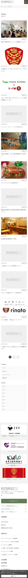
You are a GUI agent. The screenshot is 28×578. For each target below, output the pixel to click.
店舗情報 (4, 517)
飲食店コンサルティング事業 (9, 554)
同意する (15, 576)
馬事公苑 (4, 378)
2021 (3, 396)
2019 (3, 403)
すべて (4, 368)
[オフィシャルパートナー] (14, 445)
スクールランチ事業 (7, 551)
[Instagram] (1, 496)
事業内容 (4, 533)
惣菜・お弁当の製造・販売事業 (10, 548)
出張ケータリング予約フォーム (9, 512)
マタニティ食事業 (6, 545)
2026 (3, 386)
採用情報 (4, 563)
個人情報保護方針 (5, 569)
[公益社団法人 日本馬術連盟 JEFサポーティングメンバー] (14, 429)
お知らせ (4, 371)
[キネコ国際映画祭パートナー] (14, 459)
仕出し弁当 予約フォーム (7, 509)
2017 (3, 406)
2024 (3, 390)
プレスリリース (6, 374)
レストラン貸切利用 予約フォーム (9, 506)
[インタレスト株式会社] (7, 2)
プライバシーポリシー (7, 573)
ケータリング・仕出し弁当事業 (10, 541)
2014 (3, 409)
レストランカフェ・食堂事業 (9, 538)
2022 (3, 393)
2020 (3, 399)
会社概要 (4, 560)
